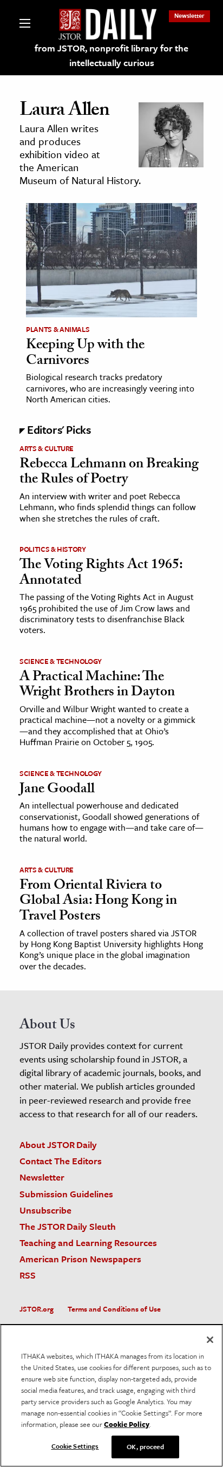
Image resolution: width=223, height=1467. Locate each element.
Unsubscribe (45, 1210)
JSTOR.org (36, 1308)
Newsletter (189, 15)
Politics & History (52, 549)
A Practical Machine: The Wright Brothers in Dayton (97, 686)
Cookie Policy (126, 1424)
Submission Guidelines (66, 1194)
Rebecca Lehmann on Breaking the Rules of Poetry (109, 473)
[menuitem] (189, 15)
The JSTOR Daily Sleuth (67, 1226)
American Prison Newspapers (80, 1259)
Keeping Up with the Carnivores (85, 354)
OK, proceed (145, 1446)
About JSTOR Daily (58, 1144)
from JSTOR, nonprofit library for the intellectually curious (111, 55)
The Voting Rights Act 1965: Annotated (100, 574)
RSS (27, 1275)
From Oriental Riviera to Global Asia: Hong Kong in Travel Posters (98, 902)
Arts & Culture (46, 448)
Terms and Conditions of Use (114, 1308)
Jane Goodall (57, 790)
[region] (111, 1395)
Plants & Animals (57, 329)
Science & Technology (60, 661)
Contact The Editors (60, 1161)
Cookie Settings (75, 1446)
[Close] (210, 1340)
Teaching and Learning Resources (88, 1242)
